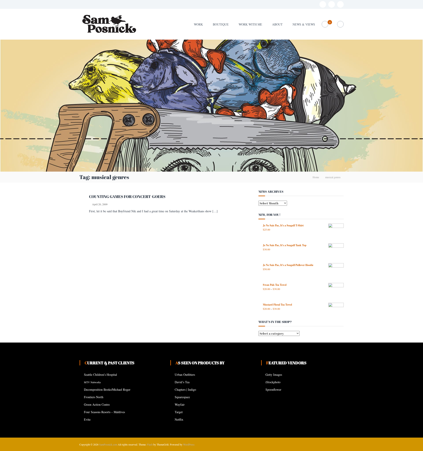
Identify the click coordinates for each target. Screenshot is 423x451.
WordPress (189, 444)
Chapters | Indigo (185, 389)
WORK (198, 24)
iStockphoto (272, 382)
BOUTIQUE (221, 24)
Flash (150, 444)
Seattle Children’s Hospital (100, 374)
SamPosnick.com (108, 444)
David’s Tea (182, 382)
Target (179, 412)
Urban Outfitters (185, 374)
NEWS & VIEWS (304, 24)
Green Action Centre (97, 404)
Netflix (179, 419)
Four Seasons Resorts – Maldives (104, 412)
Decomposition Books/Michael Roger (107, 389)
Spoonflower (273, 389)
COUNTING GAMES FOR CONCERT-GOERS (127, 196)
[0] (325, 24)
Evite (87, 419)
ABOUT (277, 24)
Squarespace (182, 397)
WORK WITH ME (250, 24)
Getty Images (273, 374)
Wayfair (180, 404)
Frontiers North (93, 397)
